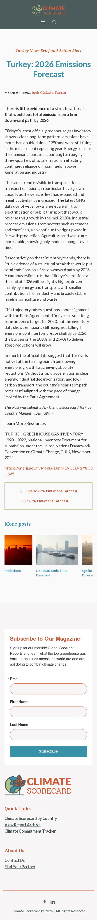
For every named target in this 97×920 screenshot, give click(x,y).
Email (14, 679)
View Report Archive (22, 824)
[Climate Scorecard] (48, 10)
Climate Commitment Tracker (30, 831)
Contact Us (15, 860)
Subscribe (48, 751)
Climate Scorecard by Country (31, 818)
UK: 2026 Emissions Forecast (45, 501)
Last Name (19, 724)
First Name (19, 702)
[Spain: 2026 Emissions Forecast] (75, 550)
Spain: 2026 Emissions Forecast (52, 491)
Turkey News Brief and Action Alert (49, 51)
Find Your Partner (20, 866)
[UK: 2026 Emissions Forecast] (30, 550)
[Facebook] (44, 901)
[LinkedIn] (52, 901)
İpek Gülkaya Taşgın (49, 92)
